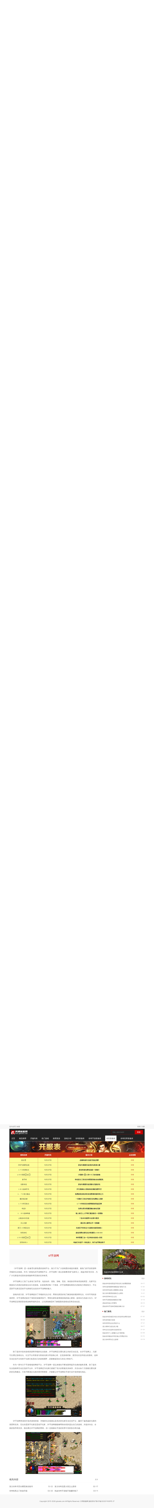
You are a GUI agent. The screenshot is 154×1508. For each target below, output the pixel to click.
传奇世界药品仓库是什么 (111, 1323)
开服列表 (34, 1138)
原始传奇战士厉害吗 (109, 1303)
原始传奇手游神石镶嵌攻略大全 (113, 1306)
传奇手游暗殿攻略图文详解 (111, 1300)
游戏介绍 (67, 1138)
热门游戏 (45, 1138)
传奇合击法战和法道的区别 (111, 1330)
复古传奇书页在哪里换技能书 (21, 1486)
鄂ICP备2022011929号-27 (104, 1501)
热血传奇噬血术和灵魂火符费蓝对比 (115, 1336)
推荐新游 (56, 1138)
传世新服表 (110, 1138)
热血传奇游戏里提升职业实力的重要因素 (116, 1283)
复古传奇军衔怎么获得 (110, 1339)
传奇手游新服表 (94, 1138)
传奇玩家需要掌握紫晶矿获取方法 (114, 1287)
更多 (96, 1479)
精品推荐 (22, 1138)
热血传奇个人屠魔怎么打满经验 (113, 1333)
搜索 (139, 1132)
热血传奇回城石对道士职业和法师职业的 (116, 1317)
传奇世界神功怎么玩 (109, 1296)
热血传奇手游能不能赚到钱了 (66, 1491)
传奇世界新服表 (127, 1138)
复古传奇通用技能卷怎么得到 (112, 1293)
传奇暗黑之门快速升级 (18, 1491)
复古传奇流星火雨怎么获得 (65, 1486)
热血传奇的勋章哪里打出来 (113, 1272)
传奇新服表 (79, 1138)
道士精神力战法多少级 (110, 1326)
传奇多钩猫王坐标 (108, 1320)
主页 (13, 1138)
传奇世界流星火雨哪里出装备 (112, 1290)
